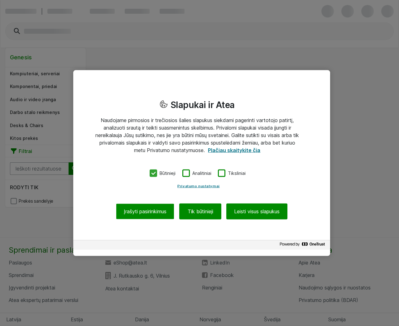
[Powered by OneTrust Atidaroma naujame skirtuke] (303, 245)
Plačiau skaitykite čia (234, 150)
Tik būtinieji (200, 211)
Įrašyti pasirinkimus (145, 211)
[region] (201, 163)
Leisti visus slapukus (257, 211)
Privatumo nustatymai (198, 186)
